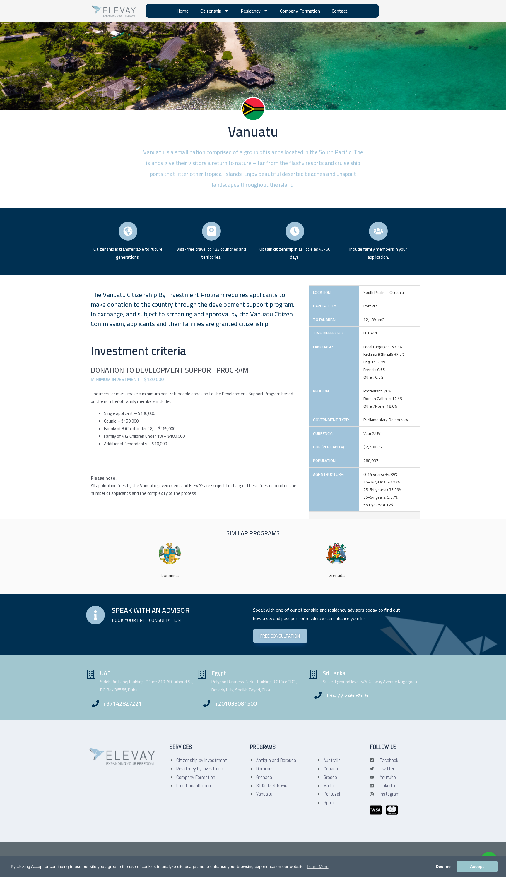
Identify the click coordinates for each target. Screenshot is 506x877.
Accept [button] (477, 866)
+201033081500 (236, 703)
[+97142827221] (95, 703)
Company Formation (300, 10)
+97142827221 (122, 703)
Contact (340, 10)
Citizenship (210, 10)
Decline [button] (443, 866)
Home (183, 10)
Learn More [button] (318, 866)
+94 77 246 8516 (347, 695)
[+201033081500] (206, 703)
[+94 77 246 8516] (318, 695)
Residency (251, 10)
